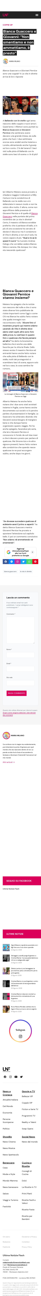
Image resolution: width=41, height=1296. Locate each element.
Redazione (6, 1242)
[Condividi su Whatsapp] (29, 561)
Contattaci (26, 1242)
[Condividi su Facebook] (6, 561)
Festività (7, 1206)
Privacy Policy (27, 1247)
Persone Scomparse (8, 1121)
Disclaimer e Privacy (29, 1237)
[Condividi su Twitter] (23, 561)
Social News (28, 1136)
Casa (5, 1167)
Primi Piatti (27, 1193)
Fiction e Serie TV (30, 1109)
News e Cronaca (7, 1093)
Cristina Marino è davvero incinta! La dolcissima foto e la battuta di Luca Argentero (23, 996)
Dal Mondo (8, 1106)
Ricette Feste (28, 1209)
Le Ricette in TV (29, 1187)
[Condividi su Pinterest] (35, 561)
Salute (6, 1193)
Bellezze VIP (27, 1096)
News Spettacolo (11, 1154)
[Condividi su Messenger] (11, 561)
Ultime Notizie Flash (11, 889)
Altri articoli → (9, 762)
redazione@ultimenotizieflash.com (16, 1262)
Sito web (9, 677)
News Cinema (9, 1141)
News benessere (10, 1187)
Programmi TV (28, 1115)
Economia (7, 1112)
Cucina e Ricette (27, 1164)
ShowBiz (7, 1136)
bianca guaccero (10, 571)
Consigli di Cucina (27, 1173)
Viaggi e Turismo (10, 1200)
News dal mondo (30, 1141)
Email (8, 664)
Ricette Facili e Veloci (29, 1202)
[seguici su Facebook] (5, 1077)
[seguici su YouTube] (16, 1077)
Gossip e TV (28, 1091)
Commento (10, 614)
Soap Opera (27, 1128)
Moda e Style (9, 1174)
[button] (37, 15)
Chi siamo (6, 1237)
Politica (6, 1128)
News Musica (9, 1148)
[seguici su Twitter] (21, 1077)
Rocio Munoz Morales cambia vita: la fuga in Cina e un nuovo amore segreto (24, 1008)
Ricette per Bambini (27, 1218)
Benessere (8, 1162)
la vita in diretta (26, 571)
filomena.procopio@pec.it (17, 1265)
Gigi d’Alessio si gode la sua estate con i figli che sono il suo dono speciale (24, 946)
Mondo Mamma (10, 1180)
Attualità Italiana (10, 1099)
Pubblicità (6, 1247)
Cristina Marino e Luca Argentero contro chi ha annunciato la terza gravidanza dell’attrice (24, 983)
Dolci (24, 1180)
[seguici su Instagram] (10, 1077)
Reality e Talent (29, 1122)
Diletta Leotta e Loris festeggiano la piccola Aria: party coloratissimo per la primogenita (24, 971)
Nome (9, 649)
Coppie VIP (8, 25)
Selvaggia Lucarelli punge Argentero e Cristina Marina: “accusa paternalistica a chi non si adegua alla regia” (24, 958)
